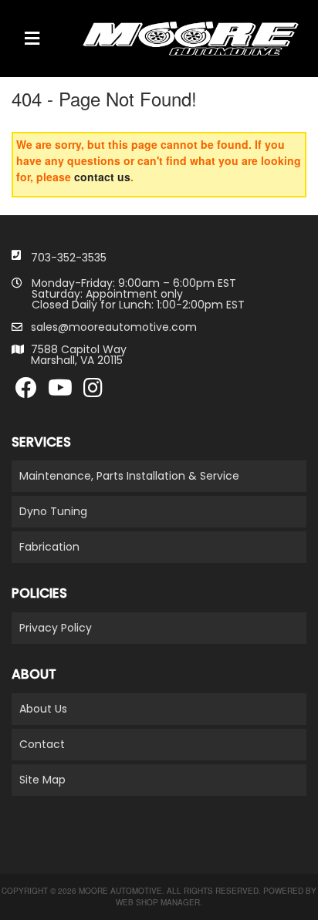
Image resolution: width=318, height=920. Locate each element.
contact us (102, 176)
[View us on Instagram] (93, 391)
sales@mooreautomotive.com (114, 327)
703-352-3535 (69, 257)
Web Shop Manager (158, 902)
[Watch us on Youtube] (60, 391)
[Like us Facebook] (26, 391)
